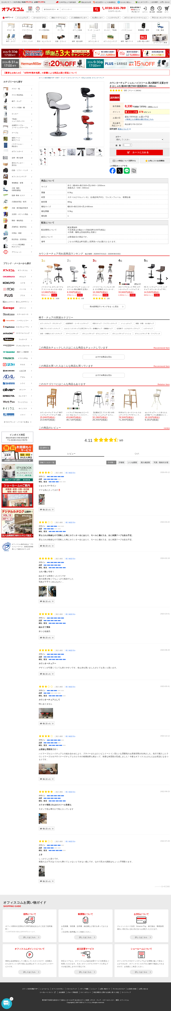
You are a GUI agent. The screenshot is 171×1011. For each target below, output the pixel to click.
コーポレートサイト (46, 992)
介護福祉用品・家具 (19, 202)
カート (167, 12)
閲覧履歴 (159, 12)
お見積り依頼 (131, 989)
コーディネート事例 (160, 42)
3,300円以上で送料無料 (67, 2)
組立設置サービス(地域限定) (105, 2)
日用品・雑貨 (17, 233)
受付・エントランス (44, 41)
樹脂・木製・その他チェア (145, 323)
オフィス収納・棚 (18, 107)
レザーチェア (148, 328)
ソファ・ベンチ (27, 41)
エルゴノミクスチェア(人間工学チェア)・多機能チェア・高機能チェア (88, 328)
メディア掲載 (84, 989)
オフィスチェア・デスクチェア (51, 323)
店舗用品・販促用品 (19, 227)
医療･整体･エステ (18, 195)
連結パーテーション (58, 18)
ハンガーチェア (113, 18)
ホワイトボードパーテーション (135, 18)
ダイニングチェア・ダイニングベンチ (95, 333)
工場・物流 (160, 30)
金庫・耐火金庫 (77, 41)
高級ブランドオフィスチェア (50, 328)
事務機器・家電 (143, 30)
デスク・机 (11, 30)
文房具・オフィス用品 (20, 214)
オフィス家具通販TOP (30, 989)
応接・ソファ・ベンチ (20, 170)
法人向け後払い (125, 2)
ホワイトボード (93, 41)
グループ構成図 (72, 992)
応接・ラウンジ (60, 41)
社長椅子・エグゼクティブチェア (128, 328)
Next (167, 278)
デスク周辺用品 (44, 30)
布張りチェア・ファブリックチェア (105, 323)
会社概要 (154, 2)
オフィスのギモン (58, 989)
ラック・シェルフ (94, 30)
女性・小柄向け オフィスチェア (51, 333)
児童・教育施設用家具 (20, 208)
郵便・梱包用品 (17, 220)
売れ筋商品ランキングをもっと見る (104, 307)
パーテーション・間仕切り (18, 145)
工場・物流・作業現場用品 (16, 189)
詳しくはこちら (29, 937)
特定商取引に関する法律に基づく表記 (106, 992)
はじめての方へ (143, 2)
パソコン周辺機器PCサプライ (18, 246)
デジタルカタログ (119, 989)
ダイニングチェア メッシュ (121, 333)
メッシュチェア (22, 18)
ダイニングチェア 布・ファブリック (147, 333)
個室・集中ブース (127, 41)
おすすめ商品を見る (104, 357)
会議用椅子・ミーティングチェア (77, 323)
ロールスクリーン (39, 18)
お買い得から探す (143, 41)
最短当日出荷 (86, 2)
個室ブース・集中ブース (17, 139)
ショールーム (44, 989)
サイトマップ (126, 992)
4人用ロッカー (97, 18)
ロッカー (15, 114)
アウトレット (17, 252)
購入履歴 (152, 12)
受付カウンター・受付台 (18, 164)
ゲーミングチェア (72, 333)
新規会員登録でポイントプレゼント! (135, 9)
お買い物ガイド (105, 989)
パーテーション (127, 30)
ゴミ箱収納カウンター (79, 18)
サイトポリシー (85, 992)
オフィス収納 (77, 30)
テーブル (61, 30)
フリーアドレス (27, 30)
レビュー (94, 989)
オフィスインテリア (110, 41)
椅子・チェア (10, 41)
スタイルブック (71, 989)
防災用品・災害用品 (19, 239)
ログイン (145, 12)
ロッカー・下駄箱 (110, 30)
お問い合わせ (165, 2)
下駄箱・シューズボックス (18, 120)
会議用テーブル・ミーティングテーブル (20, 126)
